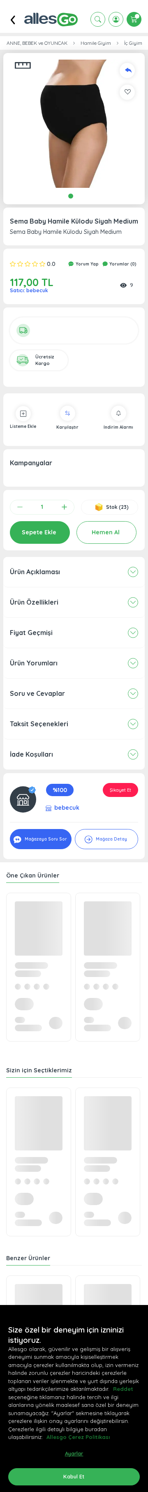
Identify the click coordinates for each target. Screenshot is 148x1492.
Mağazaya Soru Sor (45, 839)
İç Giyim (133, 43)
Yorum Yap (86, 264)
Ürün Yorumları (34, 663)
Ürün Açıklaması (35, 572)
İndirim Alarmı (118, 427)
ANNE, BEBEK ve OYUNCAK (37, 43)
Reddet (123, 1389)
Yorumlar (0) (122, 264)
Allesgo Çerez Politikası (78, 1437)
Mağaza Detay (111, 839)
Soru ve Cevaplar (37, 693)
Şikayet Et (120, 790)
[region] (74, 1398)
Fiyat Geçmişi (31, 632)
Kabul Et (73, 1476)
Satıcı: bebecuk (29, 290)
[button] (74, 124)
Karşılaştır (67, 427)
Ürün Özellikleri (34, 602)
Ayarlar (74, 1453)
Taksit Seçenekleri (39, 724)
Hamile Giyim (96, 43)
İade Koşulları (31, 754)
